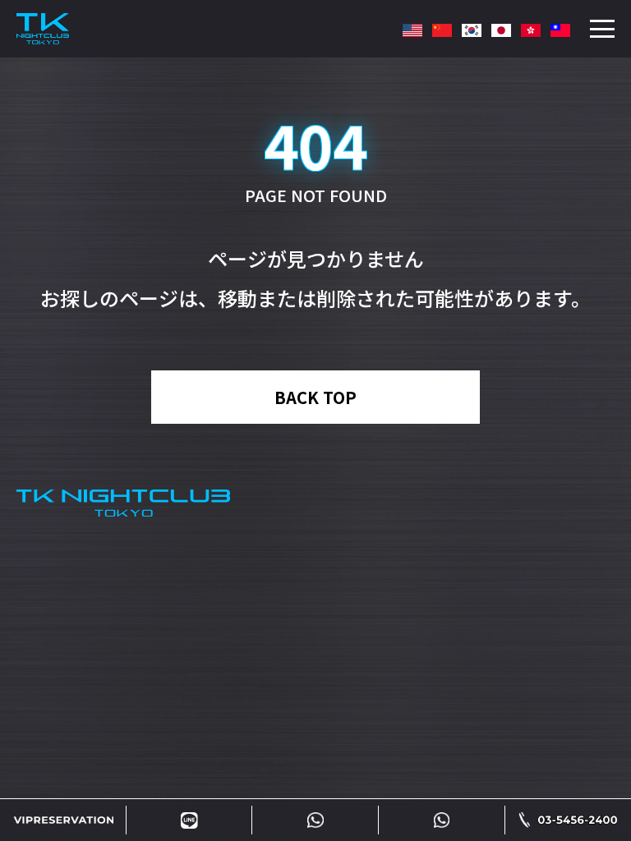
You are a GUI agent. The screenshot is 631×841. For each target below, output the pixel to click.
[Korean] (471, 33)
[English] (412, 33)
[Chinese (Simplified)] (442, 33)
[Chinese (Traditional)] (531, 33)
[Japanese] (501, 33)
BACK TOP (315, 397)
